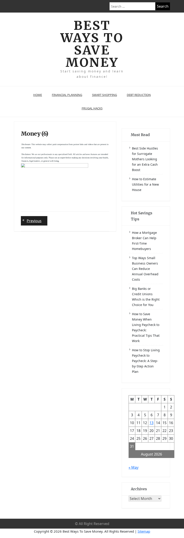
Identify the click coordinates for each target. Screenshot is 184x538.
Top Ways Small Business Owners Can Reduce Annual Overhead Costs (145, 269)
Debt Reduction (139, 95)
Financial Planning (67, 95)
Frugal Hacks (92, 108)
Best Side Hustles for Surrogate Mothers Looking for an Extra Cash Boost (145, 159)
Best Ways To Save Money (92, 44)
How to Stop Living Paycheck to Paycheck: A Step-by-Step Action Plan (146, 361)
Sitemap (144, 531)
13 (151, 422)
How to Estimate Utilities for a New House (145, 184)
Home (37, 95)
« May (133, 467)
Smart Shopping (104, 95)
